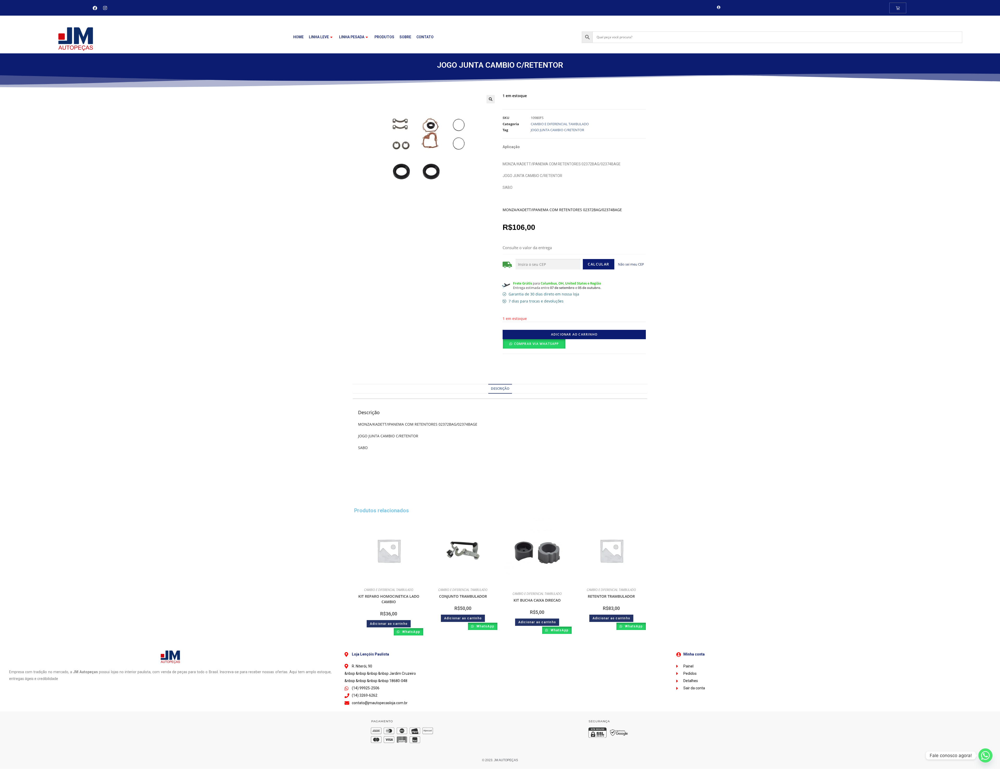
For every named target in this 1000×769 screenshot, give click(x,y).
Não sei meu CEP (631, 264)
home (298, 37)
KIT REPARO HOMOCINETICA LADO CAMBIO (388, 599)
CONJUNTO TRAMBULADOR (463, 596)
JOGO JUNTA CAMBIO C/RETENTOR (557, 130)
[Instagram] (105, 7)
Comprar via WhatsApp (536, 344)
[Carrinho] (897, 8)
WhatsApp (410, 632)
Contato (425, 37)
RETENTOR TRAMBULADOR (611, 596)
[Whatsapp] (985, 755)
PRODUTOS (384, 37)
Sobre (405, 37)
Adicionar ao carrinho (574, 334)
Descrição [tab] (500, 388)
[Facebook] (95, 7)
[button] (490, 99)
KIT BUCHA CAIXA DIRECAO (537, 600)
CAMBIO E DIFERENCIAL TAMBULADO (560, 124)
